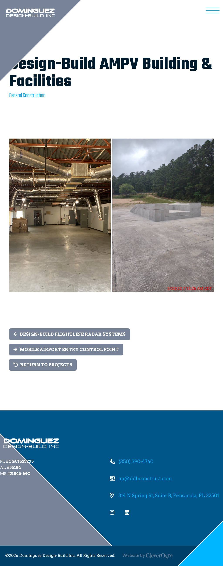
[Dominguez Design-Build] (30, 13)
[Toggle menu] (213, 10)
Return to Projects (46, 364)
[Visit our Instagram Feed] (112, 512)
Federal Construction (27, 95)
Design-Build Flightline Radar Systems (73, 334)
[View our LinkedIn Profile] (127, 512)
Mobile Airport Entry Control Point (69, 349)
